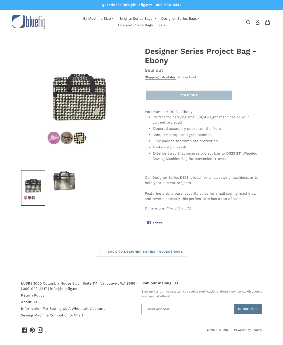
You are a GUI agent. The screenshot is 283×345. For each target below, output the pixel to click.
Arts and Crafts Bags (135, 25)
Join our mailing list (160, 283)
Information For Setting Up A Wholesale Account (63, 308)
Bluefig (224, 329)
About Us (29, 302)
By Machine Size (97, 18)
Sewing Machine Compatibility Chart (52, 315)
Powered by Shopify (248, 329)
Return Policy (32, 295)
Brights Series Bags (136, 18)
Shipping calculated (160, 77)
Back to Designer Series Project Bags (145, 251)
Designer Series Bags (179, 18)
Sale (162, 25)
